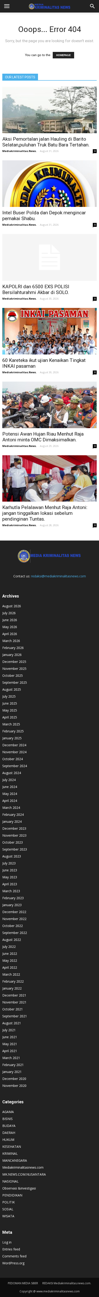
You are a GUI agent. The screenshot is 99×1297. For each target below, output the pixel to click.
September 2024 (14, 766)
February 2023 (13, 898)
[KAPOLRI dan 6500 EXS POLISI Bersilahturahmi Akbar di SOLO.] (49, 257)
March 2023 (11, 891)
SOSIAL (7, 1209)
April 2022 (9, 967)
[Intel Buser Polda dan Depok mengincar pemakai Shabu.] (49, 183)
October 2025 (12, 675)
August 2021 (11, 1023)
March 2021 (11, 1058)
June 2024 (9, 787)
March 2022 (11, 974)
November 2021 (14, 1002)
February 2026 (13, 647)
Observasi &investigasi (19, 1188)
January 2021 (12, 1071)
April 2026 (9, 634)
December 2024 (14, 745)
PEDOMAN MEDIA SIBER (23, 1283)
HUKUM (8, 1139)
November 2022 (14, 919)
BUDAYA (8, 1125)
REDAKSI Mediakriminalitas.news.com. (66, 1283)
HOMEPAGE (63, 55)
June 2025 (9, 703)
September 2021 (14, 1016)
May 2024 (9, 793)
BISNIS (7, 1119)
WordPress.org (13, 1263)
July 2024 (9, 780)
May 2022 (9, 960)
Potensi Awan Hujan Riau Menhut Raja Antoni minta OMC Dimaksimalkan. (43, 437)
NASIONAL (10, 1181)
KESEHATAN (11, 1146)
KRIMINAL (10, 1153)
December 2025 (14, 661)
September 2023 (14, 849)
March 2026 (11, 641)
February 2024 (13, 814)
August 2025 (11, 689)
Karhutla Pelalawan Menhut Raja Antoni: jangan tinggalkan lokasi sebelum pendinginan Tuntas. (44, 513)
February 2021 (13, 1065)
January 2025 (12, 738)
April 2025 (9, 717)
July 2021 (9, 1030)
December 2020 (14, 1078)
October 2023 (12, 842)
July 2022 (9, 946)
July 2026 (9, 613)
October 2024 (12, 759)
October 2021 (12, 1009)
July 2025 (9, 696)
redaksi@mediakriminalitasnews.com (58, 576)
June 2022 (9, 953)
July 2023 (9, 863)
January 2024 (12, 821)
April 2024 (9, 800)
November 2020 (14, 1085)
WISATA (8, 1216)
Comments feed (14, 1256)
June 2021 (9, 1037)
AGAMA (8, 1112)
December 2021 (14, 995)
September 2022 (14, 932)
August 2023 (11, 856)
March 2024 (11, 807)
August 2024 (11, 773)
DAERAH (8, 1132)
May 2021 (9, 1044)
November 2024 (14, 752)
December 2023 (14, 828)
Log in (7, 1242)
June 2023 (9, 870)
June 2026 (9, 620)
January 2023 (12, 905)
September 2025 (14, 682)
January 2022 (12, 988)
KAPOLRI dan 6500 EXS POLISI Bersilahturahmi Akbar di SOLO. (35, 289)
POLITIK (8, 1202)
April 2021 (9, 1051)
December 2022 (14, 912)
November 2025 (14, 668)
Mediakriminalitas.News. (19, 151)
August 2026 (11, 606)
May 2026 (9, 627)
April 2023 (9, 884)
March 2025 (11, 724)
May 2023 (9, 877)
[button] (92, 6)
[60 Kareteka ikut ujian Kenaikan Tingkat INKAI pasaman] (49, 331)
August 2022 (11, 939)
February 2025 (13, 731)
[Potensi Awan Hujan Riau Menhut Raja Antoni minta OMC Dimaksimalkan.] (49, 405)
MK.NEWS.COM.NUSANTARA (24, 1174)
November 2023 (14, 835)
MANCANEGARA (14, 1160)
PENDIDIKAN (12, 1195)
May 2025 (9, 710)
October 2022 (12, 926)
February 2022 (13, 981)
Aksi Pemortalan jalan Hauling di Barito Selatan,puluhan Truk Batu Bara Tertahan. (46, 142)
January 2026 (12, 654)
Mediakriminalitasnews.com (23, 1167)
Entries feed (11, 1249)
